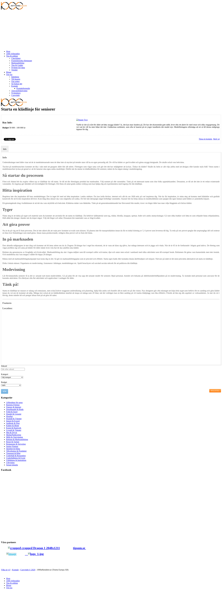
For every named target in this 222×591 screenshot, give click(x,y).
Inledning (15, 77)
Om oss (9, 74)
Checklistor (16, 58)
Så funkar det (16, 84)
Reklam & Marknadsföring (17, 439)
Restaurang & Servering (16, 444)
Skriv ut (216, 139)
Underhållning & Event (15, 458)
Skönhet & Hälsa (13, 449)
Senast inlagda (12, 465)
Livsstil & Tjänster (13, 430)
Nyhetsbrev (16, 93)
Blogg (8, 72)
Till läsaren (15, 79)
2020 (33, 570)
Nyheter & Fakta (18, 67)
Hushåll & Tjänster (14, 419)
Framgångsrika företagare (21, 61)
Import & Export (13, 421)
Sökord (4, 366)
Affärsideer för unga (14, 402)
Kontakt (14, 86)
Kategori (4, 374)
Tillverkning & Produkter (16, 451)
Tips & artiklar (12, 56)
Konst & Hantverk (13, 428)
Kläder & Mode (12, 426)
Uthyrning (10, 462)
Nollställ (215, 391)
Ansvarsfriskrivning (19, 91)
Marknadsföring (17, 63)
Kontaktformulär (23, 88)
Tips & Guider (17, 65)
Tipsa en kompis (205, 139)
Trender (14, 70)
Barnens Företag (13, 405)
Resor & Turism (12, 442)
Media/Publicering (13, 435)
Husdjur (9, 416)
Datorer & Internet (13, 407)
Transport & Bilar (13, 453)
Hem (8, 51)
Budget (5, 128)
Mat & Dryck (11, 432)
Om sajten (15, 81)
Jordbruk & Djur (13, 423)
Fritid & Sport (11, 412)
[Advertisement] (111, 30)
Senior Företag (12, 446)
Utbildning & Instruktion (16, 460)
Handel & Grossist (13, 414)
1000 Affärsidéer (13, 54)
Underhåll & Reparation (16, 456)
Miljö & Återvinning (14, 437)
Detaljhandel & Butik (15, 409)
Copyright (15, 95)
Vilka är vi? (5, 570)
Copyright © (25, 570)
